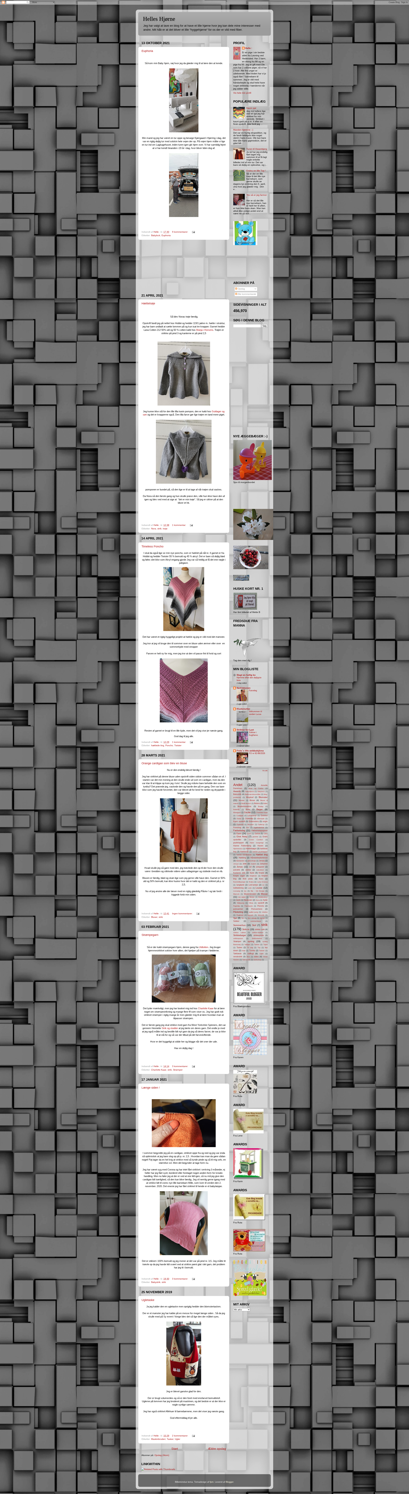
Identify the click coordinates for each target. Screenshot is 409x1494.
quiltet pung (253, 912)
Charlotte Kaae (205, 1008)
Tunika (252, 950)
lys (245, 891)
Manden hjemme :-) (243, 130)
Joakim (253, 864)
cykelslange (252, 816)
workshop (257, 960)
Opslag (241, 289)
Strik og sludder (170, 1028)
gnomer (255, 837)
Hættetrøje (148, 303)
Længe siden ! (151, 1087)
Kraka (251, 882)
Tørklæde (237, 953)
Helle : (248, 48)
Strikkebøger (239, 935)
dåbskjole (260, 819)
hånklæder (240, 861)
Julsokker (260, 870)
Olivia (251, 903)
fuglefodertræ (259, 827)
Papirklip (236, 906)
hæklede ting (157, 745)
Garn (238, 833)
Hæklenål (244, 852)
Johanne (264, 864)
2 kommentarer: (180, 1436)
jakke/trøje (252, 861)
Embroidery (254, 821)
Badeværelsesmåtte (252, 794)
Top (259, 947)
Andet (237, 785)
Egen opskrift (239, 821)
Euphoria (147, 51)
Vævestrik (246, 960)
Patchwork (248, 906)
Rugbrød (239, 915)
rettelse (265, 912)
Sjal (235, 918)
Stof (254, 925)
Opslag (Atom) (161, 1455)
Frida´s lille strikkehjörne (250, 751)
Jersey (262, 861)
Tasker (170, 1439)
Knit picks (248, 879)
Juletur (248, 870)
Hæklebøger (251, 849)
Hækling (242, 858)
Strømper (178, 1070)
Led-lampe (253, 885)
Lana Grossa (262, 882)
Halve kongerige (257, 843)
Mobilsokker (263, 897)
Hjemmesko (238, 849)
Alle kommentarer (246, 294)
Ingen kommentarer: (182, 913)
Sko (242, 918)
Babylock (155, 235)
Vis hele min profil (242, 93)
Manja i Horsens (204, 330)
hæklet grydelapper (260, 852)
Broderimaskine (244, 806)
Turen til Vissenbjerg (256, 149)
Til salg (250, 947)
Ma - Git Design (257, 891)
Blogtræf (250, 797)
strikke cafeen (239, 932)
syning (251, 941)
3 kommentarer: (180, 1066)
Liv (263, 885)
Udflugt (250, 953)
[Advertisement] (183, 266)
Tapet (265, 944)
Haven (260, 846)
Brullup (260, 806)
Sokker (236, 921)
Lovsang (236, 891)
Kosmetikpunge (239, 882)
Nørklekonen (244, 688)
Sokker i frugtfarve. (253, 733)
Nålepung (240, 903)
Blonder (242, 800)
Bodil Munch (246, 803)
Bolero (257, 803)
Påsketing (238, 912)
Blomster (263, 797)
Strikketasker (257, 938)
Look (250, 888)
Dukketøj (249, 818)
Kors (261, 879)
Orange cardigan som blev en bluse (164, 763)
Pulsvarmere (256, 909)
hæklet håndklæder (244, 855)
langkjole (240, 885)
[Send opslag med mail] (193, 232)
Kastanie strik (239, 873)
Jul (250, 867)
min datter (242, 897)
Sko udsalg (252, 918)
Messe (264, 894)
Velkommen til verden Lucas (255, 712)
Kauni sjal (251, 108)
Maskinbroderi (158, 1439)
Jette (245, 864)
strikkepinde (258, 935)
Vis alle (265, 770)
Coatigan (239, 816)
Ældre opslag (217, 1448)
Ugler (177, 1439)
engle (265, 821)
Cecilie (247, 812)
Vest (248, 957)
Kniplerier (253, 876)
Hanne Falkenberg (242, 846)
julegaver (260, 867)
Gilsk (266, 834)
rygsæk (250, 915)
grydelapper (238, 843)
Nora (153, 528)
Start (174, 1448)
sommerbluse (256, 921)
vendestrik (237, 957)
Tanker (256, 944)
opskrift (261, 903)
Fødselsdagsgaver (259, 830)
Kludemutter (243, 709)
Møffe (238, 900)
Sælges (247, 944)
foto (247, 827)
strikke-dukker (257, 932)
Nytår (265, 900)
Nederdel (248, 900)
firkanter (250, 824)
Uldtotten (203, 947)
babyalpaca (249, 791)
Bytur (248, 809)
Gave (249, 834)
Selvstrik (261, 915)
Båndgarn (237, 812)
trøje (165, 528)
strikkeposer (238, 938)
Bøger (259, 809)
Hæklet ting (262, 854)
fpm (212, 1482)
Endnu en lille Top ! (256, 171)
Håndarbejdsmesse (259, 858)
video (256, 957)
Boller (265, 803)
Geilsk (257, 833)
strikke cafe (260, 929)
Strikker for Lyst (245, 730)
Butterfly (236, 809)
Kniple (261, 873)
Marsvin (236, 894)
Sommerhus (239, 925)
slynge (262, 918)
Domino (264, 815)
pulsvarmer (238, 909)
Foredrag (237, 827)
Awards (237, 791)
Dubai (239, 819)
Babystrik (155, 1282)
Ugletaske (148, 1300)
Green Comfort (256, 840)
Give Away (241, 836)
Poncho (169, 745)
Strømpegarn (150, 935)
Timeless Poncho (152, 546)
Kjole (252, 873)
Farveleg (253, 690)
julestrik (236, 870)
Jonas (240, 867)
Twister (177, 745)
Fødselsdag (239, 830)
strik (159, 528)
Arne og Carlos (256, 788)
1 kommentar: (179, 525)
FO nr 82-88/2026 (257, 753)
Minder (252, 897)
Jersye (236, 864)
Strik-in (245, 929)
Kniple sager (239, 876)
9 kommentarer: (180, 232)
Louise (259, 888)
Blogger (229, 1482)
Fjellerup (261, 824)
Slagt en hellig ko (246, 675)
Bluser (154, 917)
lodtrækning (238, 888)
